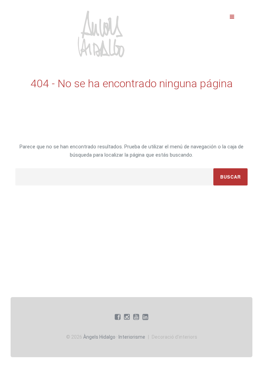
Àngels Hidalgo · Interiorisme (114, 337)
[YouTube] (136, 317)
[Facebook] (118, 317)
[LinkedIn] (145, 317)
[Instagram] (127, 317)
